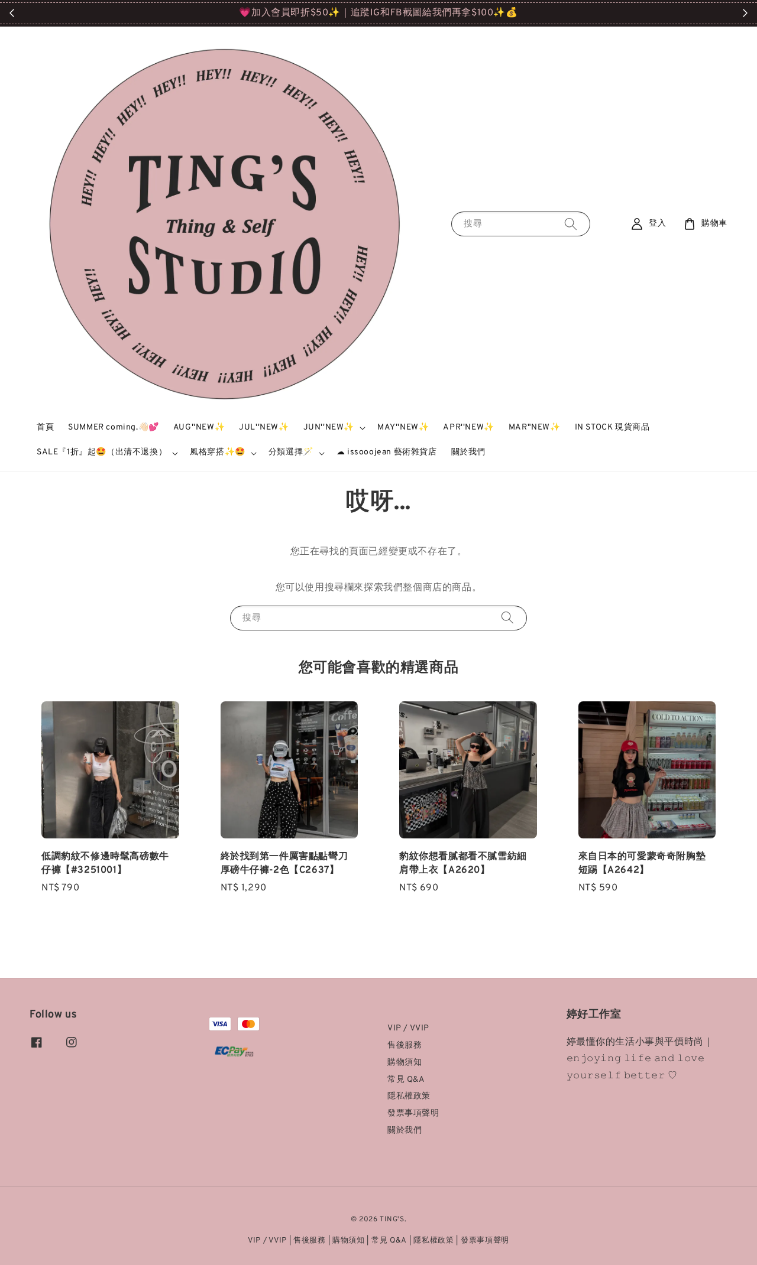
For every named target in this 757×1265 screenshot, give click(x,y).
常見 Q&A (406, 1080)
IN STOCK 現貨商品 (612, 427)
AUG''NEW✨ (199, 427)
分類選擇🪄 (290, 452)
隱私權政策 (409, 1096)
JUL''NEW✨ (264, 427)
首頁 (45, 427)
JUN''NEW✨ (328, 427)
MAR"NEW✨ (535, 427)
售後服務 (404, 1045)
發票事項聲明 (413, 1113)
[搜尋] (571, 223)
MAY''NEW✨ (403, 427)
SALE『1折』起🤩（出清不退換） (102, 452)
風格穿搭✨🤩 (217, 452)
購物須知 (404, 1063)
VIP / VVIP (408, 1028)
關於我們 (468, 452)
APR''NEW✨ (468, 427)
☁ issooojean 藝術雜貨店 (387, 452)
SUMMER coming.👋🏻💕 (113, 427)
